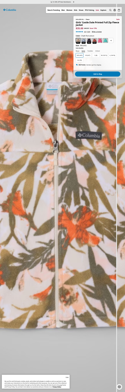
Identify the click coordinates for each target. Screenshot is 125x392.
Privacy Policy (57, 387)
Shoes (81, 10)
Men (63, 10)
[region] (62, 198)
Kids (75, 10)
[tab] (77, 51)
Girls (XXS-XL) (80, 19)
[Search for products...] (110, 10)
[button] (119, 387)
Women (69, 10)
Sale (97, 10)
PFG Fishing (89, 10)
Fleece (87, 19)
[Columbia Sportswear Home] (9, 10)
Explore (103, 10)
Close (67, 377)
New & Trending (53, 10)
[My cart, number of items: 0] (119, 10)
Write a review (97, 32)
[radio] (78, 40)
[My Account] (114, 10)
